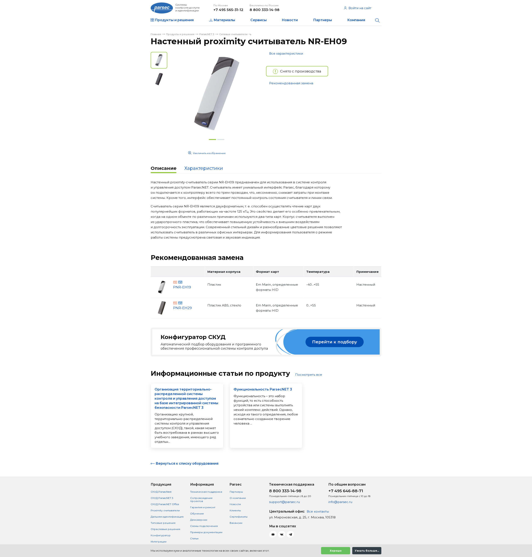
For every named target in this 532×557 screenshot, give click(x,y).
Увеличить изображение (209, 153)
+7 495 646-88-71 (345, 490)
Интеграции (158, 541)
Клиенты (235, 510)
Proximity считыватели (165, 510)
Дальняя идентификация (167, 516)
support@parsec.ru (284, 502)
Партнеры (322, 20)
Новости (290, 20)
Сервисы (258, 20)
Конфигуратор (161, 535)
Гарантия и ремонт (202, 507)
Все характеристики (286, 53)
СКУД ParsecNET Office (165, 504)
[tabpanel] (216, 93)
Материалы (224, 20)
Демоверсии (198, 519)
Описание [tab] (163, 168)
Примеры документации (206, 532)
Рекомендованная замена (291, 83)
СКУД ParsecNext (161, 491)
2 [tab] (220, 139)
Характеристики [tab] (203, 168)
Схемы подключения (204, 526)
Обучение (197, 513)
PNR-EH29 (182, 308)
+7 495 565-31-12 (228, 10)
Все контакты (318, 511)
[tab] (163, 168)
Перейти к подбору (334, 341)
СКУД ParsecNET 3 (162, 497)
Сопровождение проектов (201, 499)
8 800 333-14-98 (265, 10)
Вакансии (236, 522)
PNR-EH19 (182, 287)
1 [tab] (212, 139)
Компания (356, 20)
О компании (238, 497)
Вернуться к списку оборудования (187, 463)
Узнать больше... (367, 550)
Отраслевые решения (165, 529)
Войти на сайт (360, 8)
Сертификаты (239, 516)
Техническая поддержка (206, 491)
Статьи (194, 538)
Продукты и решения (174, 20)
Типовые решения (163, 522)
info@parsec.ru (340, 502)
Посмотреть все (308, 375)
